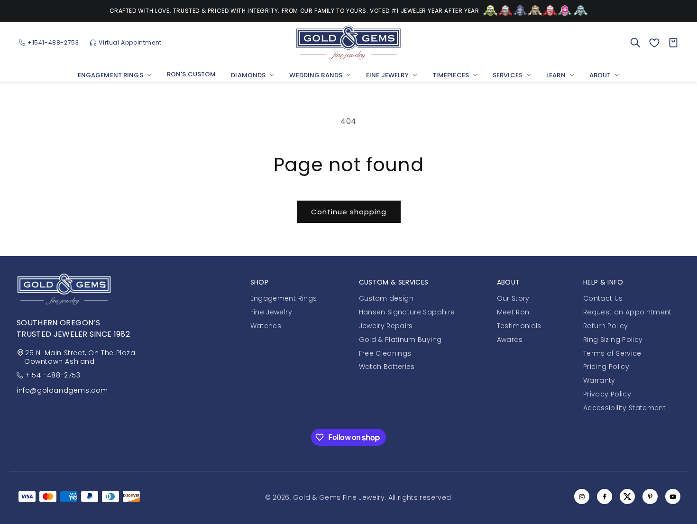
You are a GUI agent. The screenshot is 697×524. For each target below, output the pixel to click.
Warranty (599, 380)
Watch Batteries (387, 366)
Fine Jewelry (271, 312)
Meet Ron (513, 312)
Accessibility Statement (624, 408)
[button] (115, 76)
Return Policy (605, 326)
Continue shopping (348, 212)
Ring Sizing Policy (612, 339)
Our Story (513, 298)
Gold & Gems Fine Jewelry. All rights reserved (372, 497)
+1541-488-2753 (52, 375)
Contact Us (603, 298)
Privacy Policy (607, 394)
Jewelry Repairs (386, 326)
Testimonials (519, 326)
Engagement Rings (283, 298)
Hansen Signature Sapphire (407, 312)
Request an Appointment (627, 312)
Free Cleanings (385, 353)
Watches (265, 326)
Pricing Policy (606, 366)
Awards (510, 339)
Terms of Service (612, 353)
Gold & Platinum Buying (400, 339)
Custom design (386, 298)
